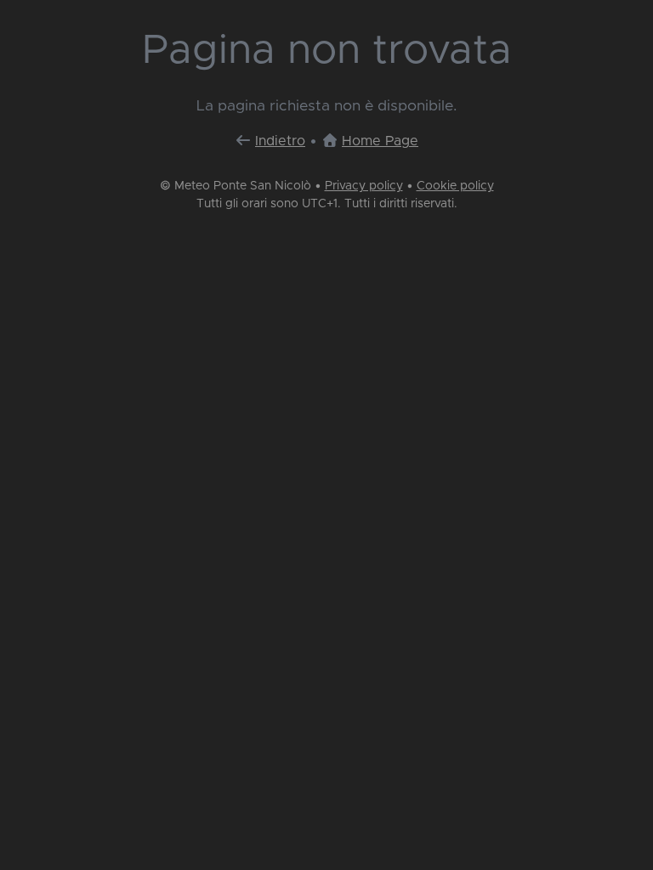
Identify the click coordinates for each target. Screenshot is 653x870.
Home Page (380, 141)
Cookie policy (455, 186)
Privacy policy (364, 186)
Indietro (280, 141)
